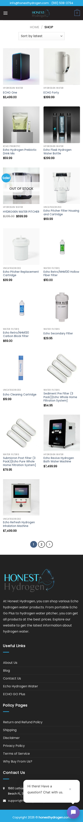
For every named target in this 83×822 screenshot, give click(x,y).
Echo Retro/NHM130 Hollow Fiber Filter (61, 273)
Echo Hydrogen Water (20, 686)
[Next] (49, 544)
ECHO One (10, 93)
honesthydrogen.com (55, 817)
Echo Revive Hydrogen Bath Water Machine (59, 459)
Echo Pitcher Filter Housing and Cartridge (61, 212)
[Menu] (5, 13)
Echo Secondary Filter (58, 333)
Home (34, 27)
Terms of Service (16, 753)
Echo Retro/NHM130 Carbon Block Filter (16, 334)
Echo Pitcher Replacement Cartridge (21, 273)
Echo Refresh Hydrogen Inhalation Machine (19, 524)
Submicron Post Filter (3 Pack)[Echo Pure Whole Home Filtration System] (19, 461)
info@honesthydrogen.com (29, 3)
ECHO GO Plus (14, 694)
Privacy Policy (14, 745)
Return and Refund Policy (23, 722)
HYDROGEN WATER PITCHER (21, 212)
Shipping (10, 730)
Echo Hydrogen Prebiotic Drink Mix (19, 151)
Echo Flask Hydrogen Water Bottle (58, 151)
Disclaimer (11, 738)
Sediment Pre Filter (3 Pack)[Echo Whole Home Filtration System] (60, 397)
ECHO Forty (51, 93)
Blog (6, 670)
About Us (10, 662)
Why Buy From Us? (17, 761)
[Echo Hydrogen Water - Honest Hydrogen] (41, 13)
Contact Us (12, 678)
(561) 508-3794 (62, 3)
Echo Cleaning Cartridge (19, 394)
